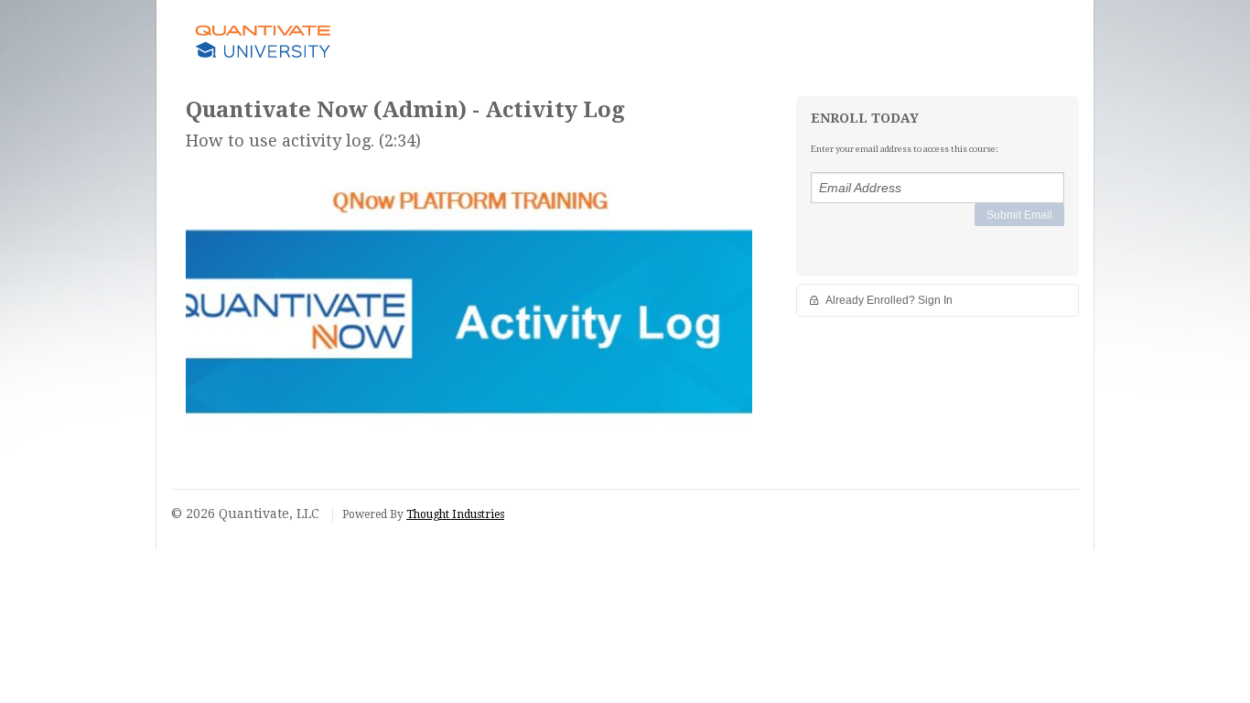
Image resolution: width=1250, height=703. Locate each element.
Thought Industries (455, 514)
